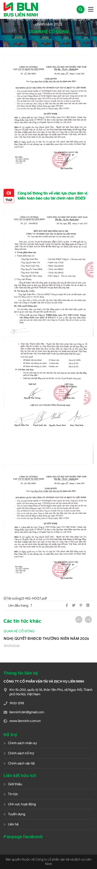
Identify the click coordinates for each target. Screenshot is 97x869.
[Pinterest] (81, 605)
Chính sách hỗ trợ (21, 753)
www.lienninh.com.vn (25, 721)
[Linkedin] (87, 605)
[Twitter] (73, 605)
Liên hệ (13, 824)
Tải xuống (14, 598)
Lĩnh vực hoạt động (22, 804)
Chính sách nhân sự (22, 743)
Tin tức (13, 794)
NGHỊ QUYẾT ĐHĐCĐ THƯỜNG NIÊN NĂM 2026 (46, 638)
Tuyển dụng (16, 814)
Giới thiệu (15, 784)
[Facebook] (67, 605)
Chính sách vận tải (21, 763)
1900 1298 (16, 703)
